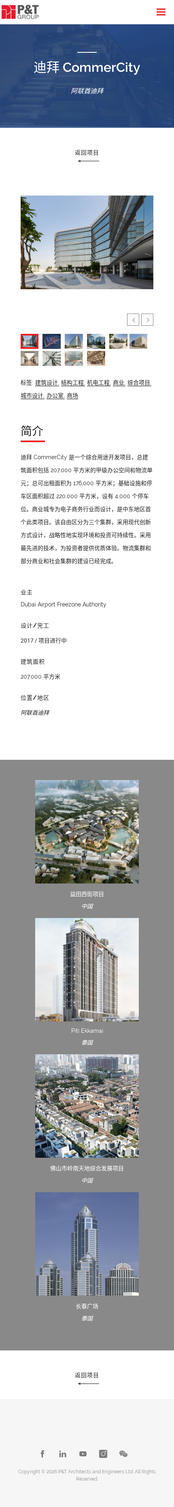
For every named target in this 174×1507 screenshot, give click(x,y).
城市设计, (33, 395)
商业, (119, 382)
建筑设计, (47, 382)
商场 (72, 395)
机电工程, (99, 382)
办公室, (56, 395)
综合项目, (139, 382)
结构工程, (73, 382)
